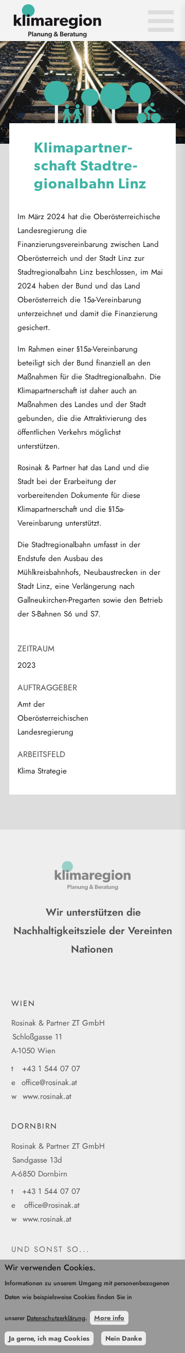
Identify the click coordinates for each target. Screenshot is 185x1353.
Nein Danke (123, 1338)
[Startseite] (97, 25)
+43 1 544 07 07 (51, 1068)
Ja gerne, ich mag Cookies (49, 1338)
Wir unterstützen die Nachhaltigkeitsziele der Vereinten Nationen (92, 931)
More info (109, 1318)
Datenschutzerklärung (56, 1318)
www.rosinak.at (47, 1096)
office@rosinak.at (49, 1082)
